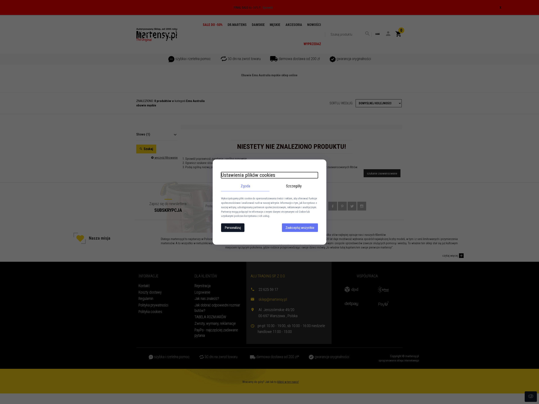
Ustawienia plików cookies (248, 175)
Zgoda (245, 186)
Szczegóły (294, 186)
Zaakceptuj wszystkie (300, 228)
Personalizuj (233, 228)
